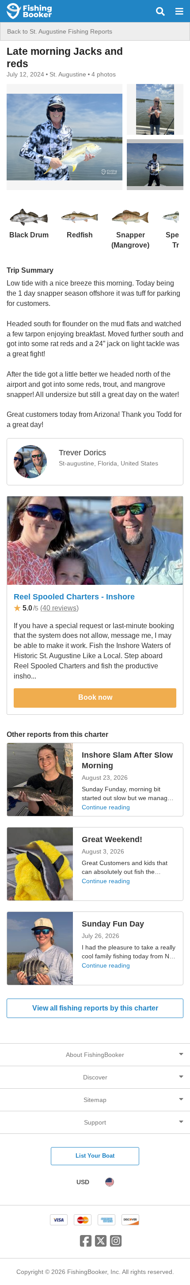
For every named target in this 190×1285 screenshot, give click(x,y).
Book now (95, 697)
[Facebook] (85, 1244)
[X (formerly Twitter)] (100, 1244)
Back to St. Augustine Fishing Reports (59, 31)
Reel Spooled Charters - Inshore (74, 596)
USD (82, 1182)
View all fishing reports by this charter (95, 1008)
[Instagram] (115, 1244)
